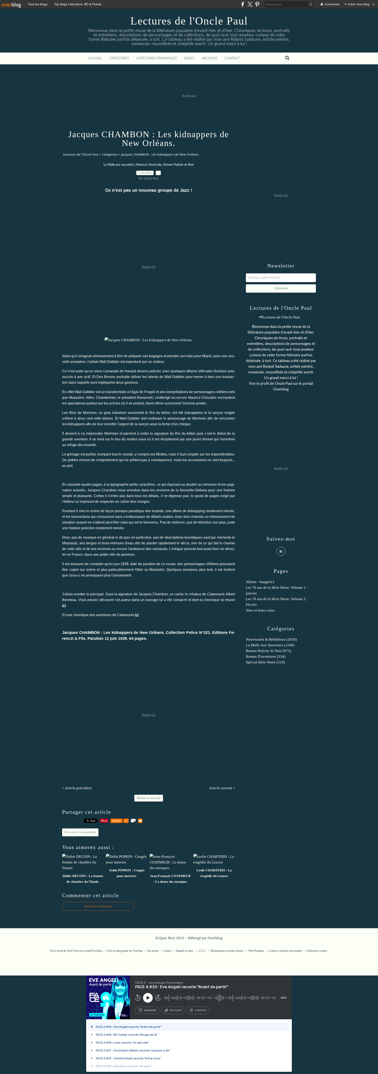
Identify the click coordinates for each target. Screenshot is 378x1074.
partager (175, 1010)
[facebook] (242, 4)
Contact (232, 58)
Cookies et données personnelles (285, 950)
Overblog (215, 938)
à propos (200, 1010)
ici (64, 605)
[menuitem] (95, 58)
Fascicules (155, 164)
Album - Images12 (260, 582)
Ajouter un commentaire (98, 906)
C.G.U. (202, 950)
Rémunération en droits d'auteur (227, 950)
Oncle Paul (283, 383)
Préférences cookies (317, 950)
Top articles (153, 950)
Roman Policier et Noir (178, 164)
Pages (189, 58)
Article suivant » (222, 788)
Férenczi (141, 164)
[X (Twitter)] (250, 4)
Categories (109, 154)
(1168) (270, 645)
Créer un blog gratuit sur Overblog (124, 950)
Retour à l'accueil (148, 798)
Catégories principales (156, 58)
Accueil (95, 58)
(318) (265, 662)
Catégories (119, 58)
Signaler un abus (185, 950)
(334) (265, 656)
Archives (209, 58)
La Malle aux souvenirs (118, 164)
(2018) (271, 639)
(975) (268, 651)
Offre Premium (256, 950)
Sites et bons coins (260, 610)
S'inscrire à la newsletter (80, 832)
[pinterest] (257, 4)
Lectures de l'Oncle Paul (189, 21)
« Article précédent (77, 788)
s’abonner (150, 1010)
